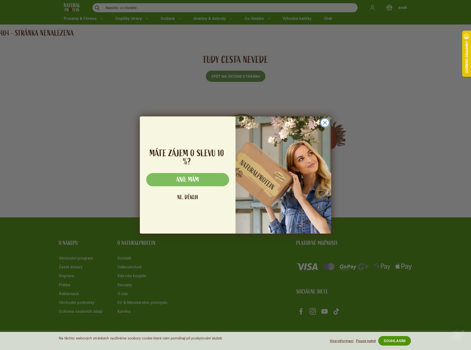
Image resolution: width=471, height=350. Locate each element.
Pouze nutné (366, 341)
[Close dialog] (325, 122)
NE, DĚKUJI (187, 197)
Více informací (341, 341)
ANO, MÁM (187, 179)
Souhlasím (395, 341)
